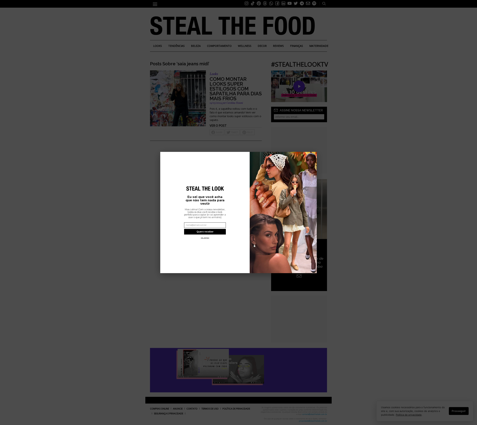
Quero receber (205, 231)
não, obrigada (205, 238)
